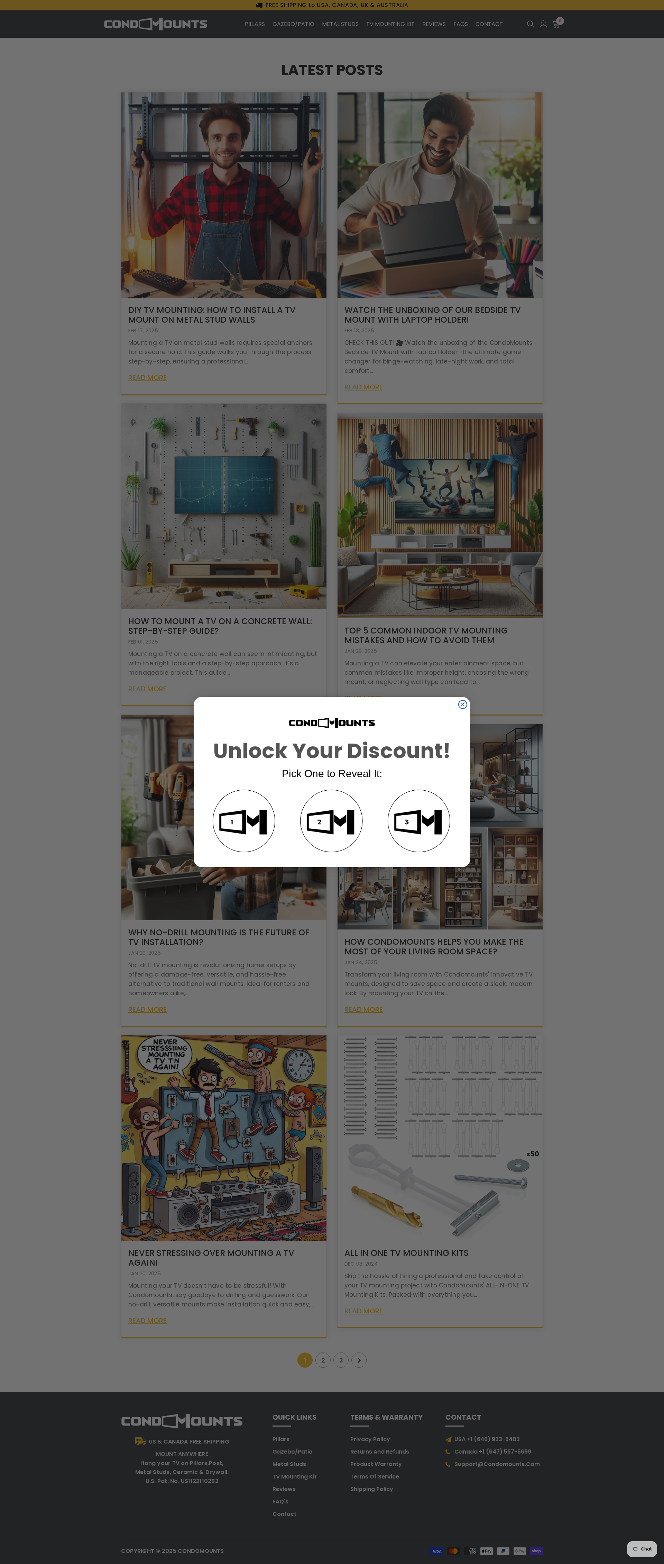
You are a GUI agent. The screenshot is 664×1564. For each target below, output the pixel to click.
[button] (244, 822)
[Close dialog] (463, 704)
